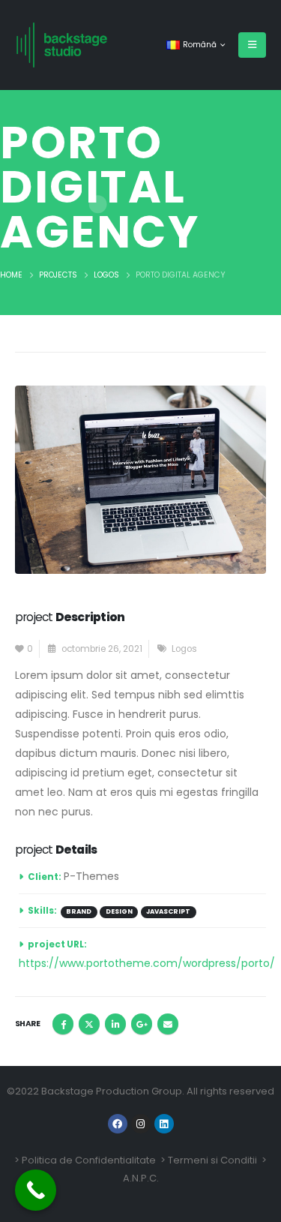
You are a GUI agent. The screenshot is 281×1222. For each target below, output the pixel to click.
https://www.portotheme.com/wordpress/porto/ (147, 963)
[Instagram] (141, 1123)
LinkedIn (115, 1023)
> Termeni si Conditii (208, 1160)
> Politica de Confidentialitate (85, 1160)
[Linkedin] (164, 1123)
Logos (184, 649)
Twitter (89, 1023)
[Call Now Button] (35, 1190)
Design (119, 911)
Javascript (168, 911)
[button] (252, 45)
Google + (141, 1023)
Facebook (62, 1023)
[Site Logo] (62, 45)
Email (167, 1023)
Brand (78, 911)
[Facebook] (117, 1123)
